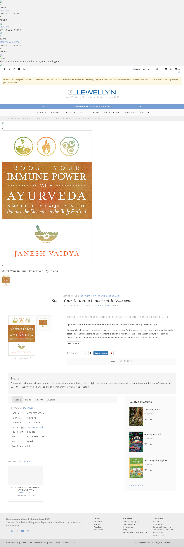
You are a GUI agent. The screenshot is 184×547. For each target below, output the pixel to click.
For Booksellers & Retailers (135, 532)
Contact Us (128, 527)
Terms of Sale (40, 543)
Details (17, 399)
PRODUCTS (41, 112)
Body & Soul (43, 118)
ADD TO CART (102, 353)
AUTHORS (55, 112)
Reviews (39, 399)
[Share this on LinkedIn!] (128, 361)
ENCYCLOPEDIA (111, 112)
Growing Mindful (152, 434)
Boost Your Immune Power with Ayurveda (25, 488)
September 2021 (72, 305)
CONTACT (144, 112)
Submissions (158, 535)
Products (26, 118)
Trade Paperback (35, 427)
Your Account (129, 524)
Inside (28, 399)
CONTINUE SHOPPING (10, 13)
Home (13, 118)
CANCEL (4, 58)
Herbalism (114, 296)
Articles (97, 527)
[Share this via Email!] (131, 361)
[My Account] (166, 69)
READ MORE (73, 343)
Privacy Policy (12, 543)
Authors (51, 399)
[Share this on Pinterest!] (125, 361)
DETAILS (27, 407)
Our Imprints (158, 524)
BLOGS (96, 112)
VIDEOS (83, 112)
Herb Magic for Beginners (156, 460)
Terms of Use (26, 543)
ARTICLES (70, 112)
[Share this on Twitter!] (121, 361)
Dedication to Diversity (163, 530)
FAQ (125, 530)
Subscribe (98, 530)
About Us (157, 521)
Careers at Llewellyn (162, 527)
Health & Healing (64, 118)
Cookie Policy (54, 543)
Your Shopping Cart (131, 521)
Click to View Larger (21, 358)
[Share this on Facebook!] (118, 361)
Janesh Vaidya (102, 305)
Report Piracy (68, 543)
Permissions (158, 532)
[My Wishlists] (171, 69)
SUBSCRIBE (129, 112)
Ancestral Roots (152, 409)
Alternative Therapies (90, 118)
